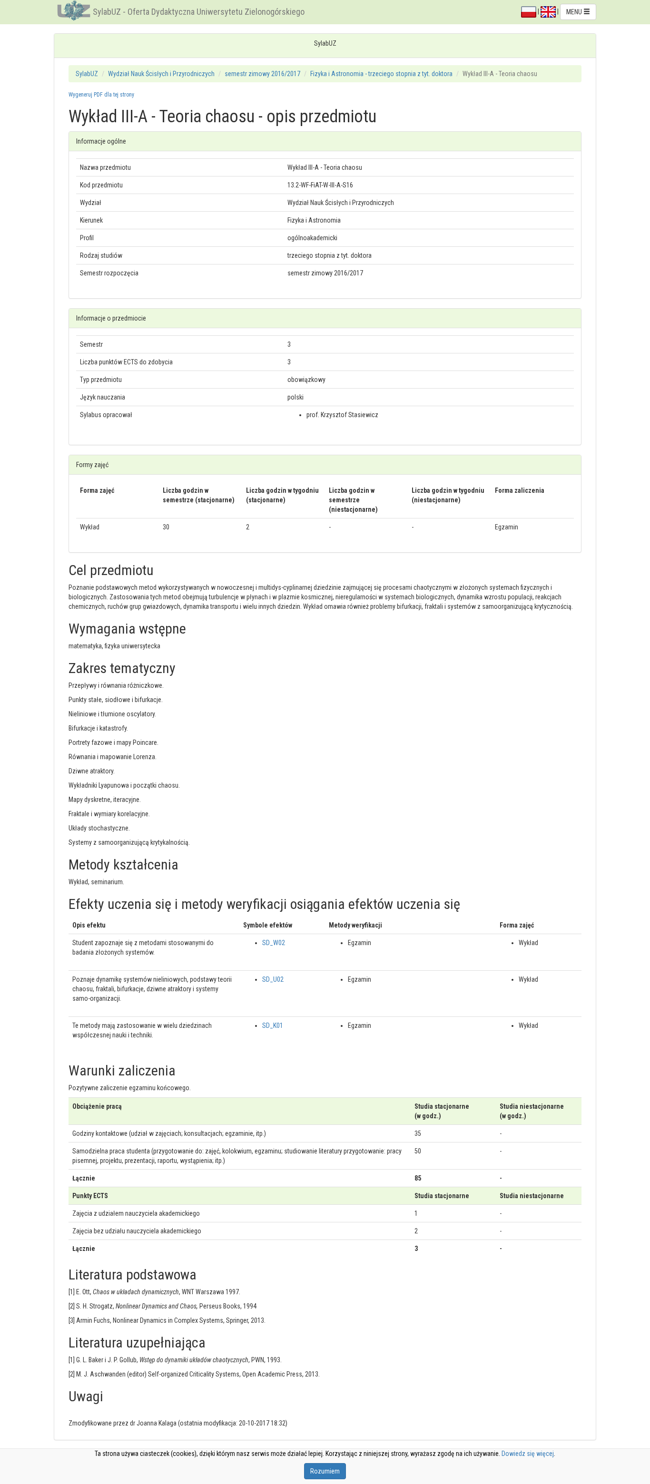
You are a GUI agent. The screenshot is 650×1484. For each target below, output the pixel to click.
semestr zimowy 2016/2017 (262, 74)
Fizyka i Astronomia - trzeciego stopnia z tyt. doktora (381, 74)
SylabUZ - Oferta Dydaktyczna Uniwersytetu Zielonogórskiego (199, 12)
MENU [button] (574, 12)
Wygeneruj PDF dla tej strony (101, 94)
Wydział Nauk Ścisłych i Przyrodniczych (161, 74)
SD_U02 (273, 979)
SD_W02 (273, 943)
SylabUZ (87, 74)
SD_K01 (272, 1025)
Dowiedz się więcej (528, 1453)
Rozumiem (325, 1471)
